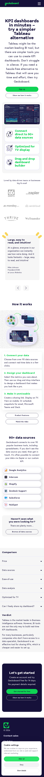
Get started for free (22, 691)
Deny (21, 765)
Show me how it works (22, 95)
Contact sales (11, 735)
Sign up (22, 89)
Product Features (22, 415)
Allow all (21, 759)
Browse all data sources (22, 532)
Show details (21, 771)
